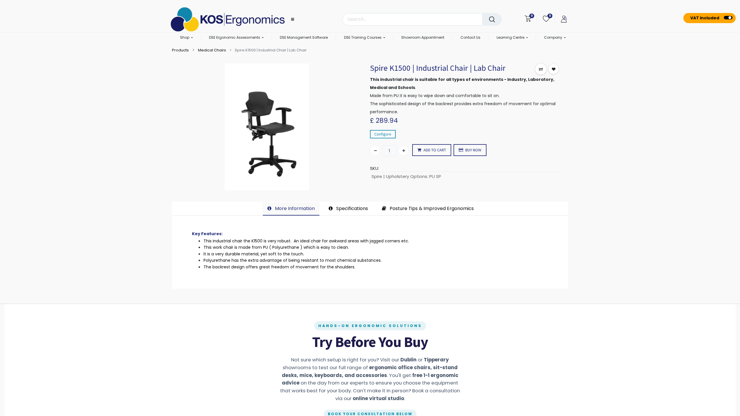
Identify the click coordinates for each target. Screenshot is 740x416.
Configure (382, 134)
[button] (541, 69)
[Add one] (403, 150)
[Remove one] (375, 150)
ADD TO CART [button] (434, 150)
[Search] (492, 19)
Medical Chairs (212, 50)
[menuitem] (304, 38)
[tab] (291, 209)
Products (180, 50)
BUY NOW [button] (473, 150)
